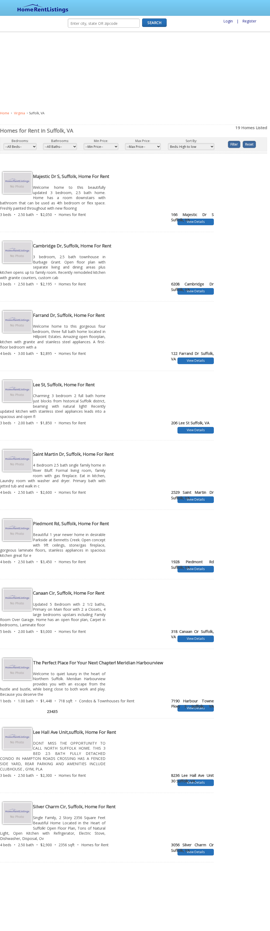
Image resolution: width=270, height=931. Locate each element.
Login (228, 20)
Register (249, 20)
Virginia (19, 113)
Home (4, 113)
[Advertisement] (114, 72)
